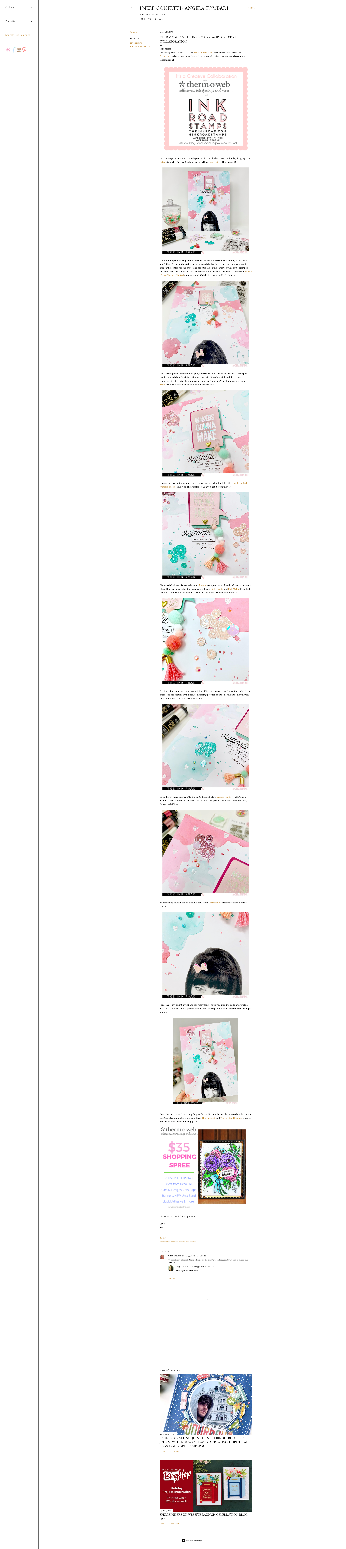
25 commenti (174, 1524)
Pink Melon (233, 589)
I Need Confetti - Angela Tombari (184, 8)
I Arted (203, 585)
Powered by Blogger (194, 1541)
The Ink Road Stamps (203, 52)
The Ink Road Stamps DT (142, 46)
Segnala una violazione (17, 35)
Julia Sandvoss (174, 1256)
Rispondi (172, 1278)
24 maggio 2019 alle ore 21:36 (203, 1267)
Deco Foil (213, 162)
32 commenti (174, 1451)
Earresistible (215, 902)
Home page (146, 19)
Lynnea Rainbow (225, 796)
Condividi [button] (134, 32)
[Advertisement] (206, 1344)
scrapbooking (136, 43)
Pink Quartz (217, 589)
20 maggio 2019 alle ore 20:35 (194, 1256)
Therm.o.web (165, 56)
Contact (158, 19)
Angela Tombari (183, 1266)
